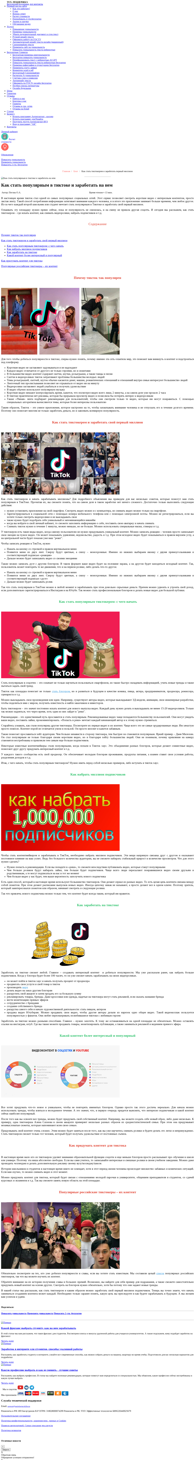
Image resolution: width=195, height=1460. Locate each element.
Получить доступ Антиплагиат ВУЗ (30, 121)
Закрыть (5, 1450)
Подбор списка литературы (26, 85)
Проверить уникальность (13, 162)
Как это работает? (21, 8)
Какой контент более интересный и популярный (34, 255)
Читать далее (7, 1341)
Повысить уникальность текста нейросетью (34, 50)
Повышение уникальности (26, 29)
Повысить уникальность (13, 159)
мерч (25, 987)
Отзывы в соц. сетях (22, 106)
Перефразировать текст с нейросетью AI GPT (35, 60)
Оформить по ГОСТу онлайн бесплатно (32, 83)
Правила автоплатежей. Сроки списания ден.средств (27, 1425)
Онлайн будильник (22, 88)
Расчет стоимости (21, 16)
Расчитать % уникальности (26, 75)
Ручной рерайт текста (23, 37)
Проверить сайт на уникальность (29, 47)
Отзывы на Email (21, 109)
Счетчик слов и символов (25, 78)
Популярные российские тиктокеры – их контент (29, 266)
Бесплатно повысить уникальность (30, 57)
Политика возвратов (11, 1430)
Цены (9, 91)
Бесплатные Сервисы (17, 52)
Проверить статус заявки (25, 67)
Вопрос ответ (19, 14)
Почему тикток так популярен (18, 235)
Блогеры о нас (19, 101)
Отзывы (11, 96)
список (160, 1273)
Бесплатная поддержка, (25, 4)
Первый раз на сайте (17, 6)
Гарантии (11, 93)
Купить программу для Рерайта (28, 119)
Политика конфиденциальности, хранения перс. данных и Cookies (33, 1420)
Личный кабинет (9, 131)
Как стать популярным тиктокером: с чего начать (35, 245)
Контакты (11, 127)
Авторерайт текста (22, 80)
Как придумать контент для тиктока (21, 260)
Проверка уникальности (24, 32)
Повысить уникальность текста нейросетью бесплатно (39, 62)
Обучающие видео (22, 24)
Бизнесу (11, 114)
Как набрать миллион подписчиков (27, 249)
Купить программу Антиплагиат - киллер (33, 116)
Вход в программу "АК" (24, 124)
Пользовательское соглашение (16, 1416)
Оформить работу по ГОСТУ (27, 39)
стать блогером (61, 691)
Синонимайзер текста (23, 44)
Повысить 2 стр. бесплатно (14, 164)
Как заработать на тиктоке (22, 252)
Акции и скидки (21, 21)
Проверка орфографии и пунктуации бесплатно (36, 65)
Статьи (10, 111)
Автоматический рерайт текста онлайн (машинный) (38, 42)
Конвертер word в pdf (23, 70)
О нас (15, 11)
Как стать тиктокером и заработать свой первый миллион (34, 240)
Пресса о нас (19, 98)
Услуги (10, 26)
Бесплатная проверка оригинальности (31, 55)
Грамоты (17, 103)
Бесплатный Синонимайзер (26, 73)
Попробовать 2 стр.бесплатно (27, 19)
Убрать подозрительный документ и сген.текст (35, 34)
